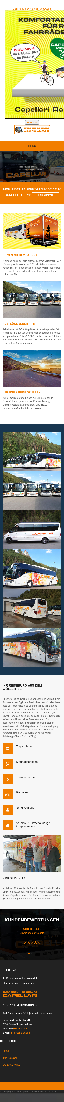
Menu (32, 146)
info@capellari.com (21, 1033)
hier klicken (45, 195)
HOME (6, 1051)
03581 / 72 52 (20, 1029)
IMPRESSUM (10, 1057)
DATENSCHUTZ (11, 1064)
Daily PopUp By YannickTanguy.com (32, 8)
